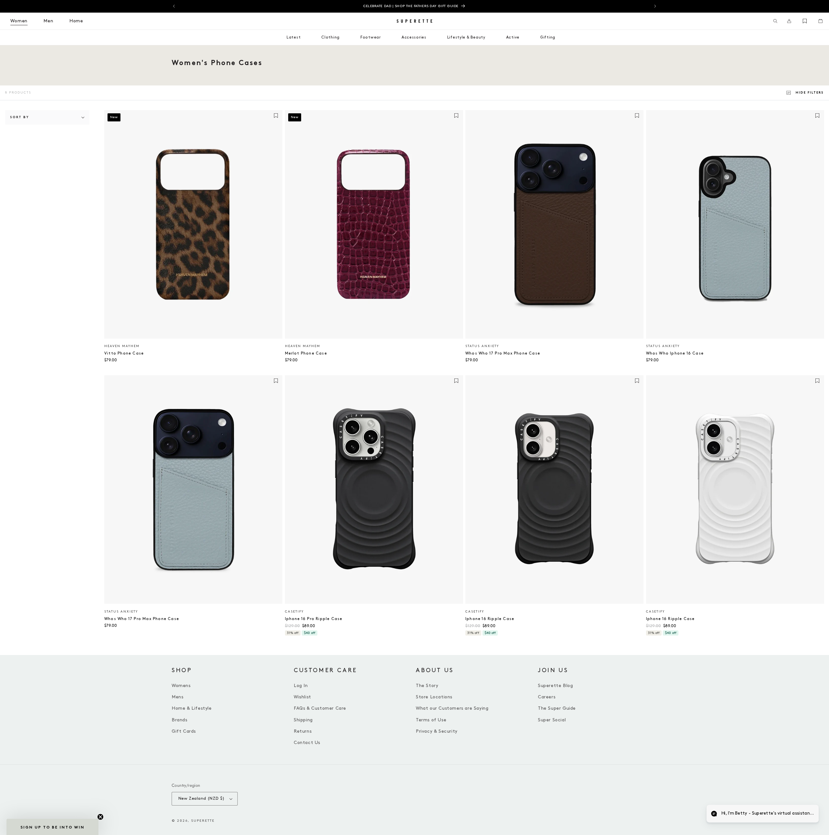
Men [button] (48, 21)
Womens (181, 685)
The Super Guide (557, 708)
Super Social (552, 720)
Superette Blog (555, 685)
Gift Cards (184, 731)
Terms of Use (431, 720)
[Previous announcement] (174, 6)
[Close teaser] (100, 817)
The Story (427, 685)
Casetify (294, 611)
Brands (179, 720)
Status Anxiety (482, 346)
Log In (301, 685)
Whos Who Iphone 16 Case (675, 353)
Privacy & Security (437, 731)
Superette (203, 820)
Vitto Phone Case (124, 353)
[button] (775, 21)
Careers (546, 697)
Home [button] (76, 21)
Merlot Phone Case (306, 353)
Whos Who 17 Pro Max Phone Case (502, 353)
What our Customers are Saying (452, 708)
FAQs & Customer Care (320, 708)
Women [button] (19, 21)
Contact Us (307, 742)
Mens (177, 697)
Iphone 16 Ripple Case (489, 619)
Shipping (303, 720)
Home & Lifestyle (192, 708)
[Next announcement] (655, 6)
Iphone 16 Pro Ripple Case (314, 619)
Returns (303, 731)
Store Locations (434, 697)
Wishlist (302, 697)
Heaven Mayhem (122, 346)
